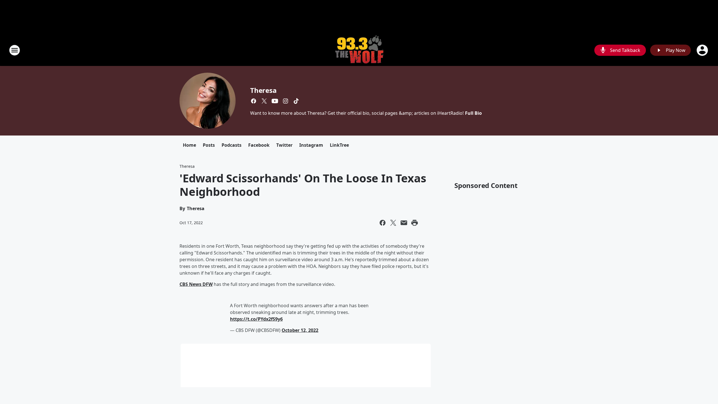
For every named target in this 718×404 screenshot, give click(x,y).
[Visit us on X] (264, 101)
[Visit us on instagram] (285, 101)
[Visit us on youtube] (274, 101)
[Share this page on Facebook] (382, 223)
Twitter (284, 145)
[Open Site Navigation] (14, 50)
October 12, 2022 (300, 330)
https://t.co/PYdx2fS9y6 (256, 319)
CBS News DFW (196, 284)
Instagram (311, 145)
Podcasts (231, 145)
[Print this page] (414, 223)
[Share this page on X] (393, 223)
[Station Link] (359, 50)
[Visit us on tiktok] (296, 101)
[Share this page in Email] (404, 223)
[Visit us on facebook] (253, 101)
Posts (209, 145)
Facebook (259, 145)
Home (189, 145)
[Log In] (703, 50)
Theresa (263, 90)
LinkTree (339, 145)
